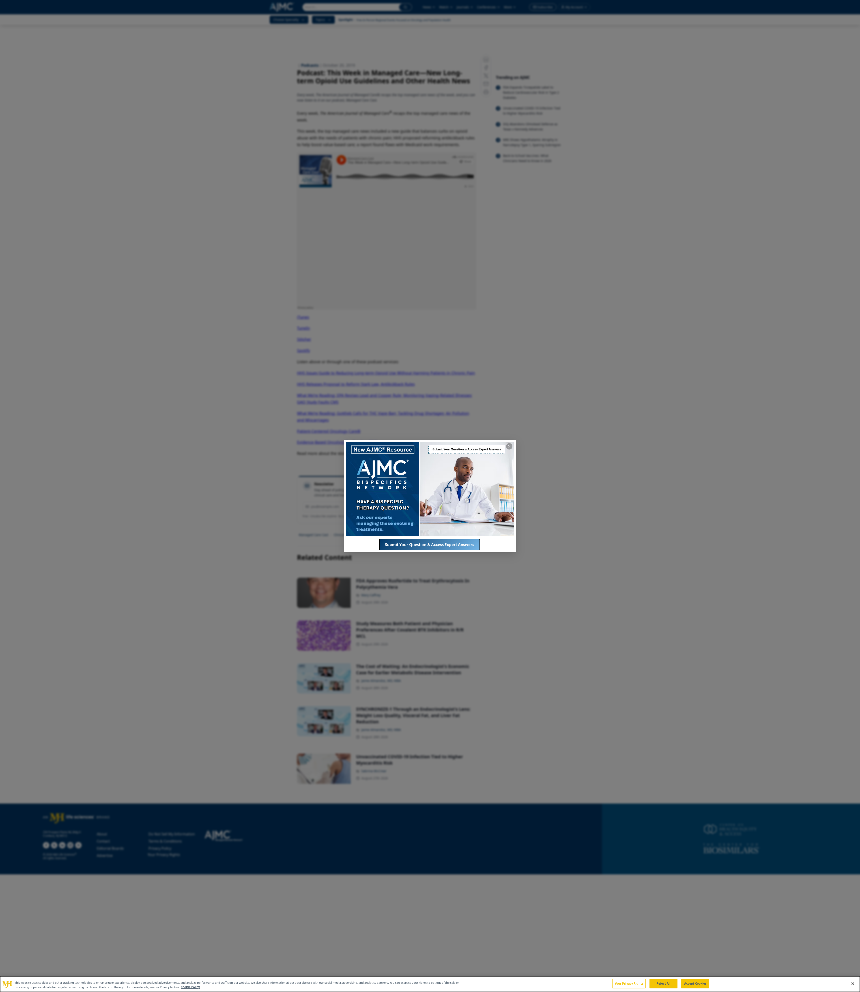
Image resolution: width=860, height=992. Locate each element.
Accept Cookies (695, 983)
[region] (430, 984)
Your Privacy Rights (629, 983)
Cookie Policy (190, 987)
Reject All (663, 983)
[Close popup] (509, 446)
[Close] (853, 983)
